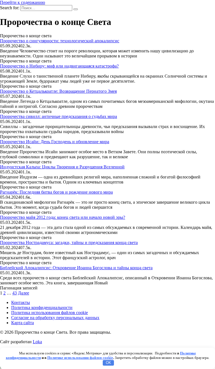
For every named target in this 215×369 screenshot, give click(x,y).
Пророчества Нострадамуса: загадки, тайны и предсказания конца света (69, 242)
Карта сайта (22, 322)
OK (108, 363)
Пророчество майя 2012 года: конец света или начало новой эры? (62, 217)
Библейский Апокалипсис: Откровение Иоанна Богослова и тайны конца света (76, 267)
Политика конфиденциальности (42, 307)
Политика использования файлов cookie (49, 312)
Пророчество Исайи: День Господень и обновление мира (54, 141)
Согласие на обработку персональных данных (55, 317)
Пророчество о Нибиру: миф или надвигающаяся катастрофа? (59, 66)
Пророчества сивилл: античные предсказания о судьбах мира (58, 116)
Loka (37, 341)
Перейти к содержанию (22, 2)
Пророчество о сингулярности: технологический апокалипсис (59, 40)
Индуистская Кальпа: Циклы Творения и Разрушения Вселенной (62, 166)
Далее (23, 293)
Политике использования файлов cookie (80, 358)
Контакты (20, 302)
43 (14, 293)
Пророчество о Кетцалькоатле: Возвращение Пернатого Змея (58, 91)
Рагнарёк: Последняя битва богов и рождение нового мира (56, 192)
